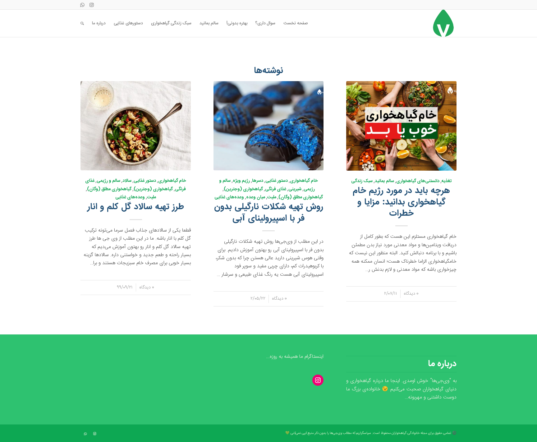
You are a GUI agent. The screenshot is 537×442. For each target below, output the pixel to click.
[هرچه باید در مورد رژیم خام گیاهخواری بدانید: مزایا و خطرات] (401, 125)
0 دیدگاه (411, 293)
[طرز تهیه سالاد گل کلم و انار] (135, 125)
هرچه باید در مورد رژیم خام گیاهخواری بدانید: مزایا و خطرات (401, 202)
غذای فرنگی (275, 189)
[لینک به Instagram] (91, 4)
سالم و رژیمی (108, 181)
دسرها (257, 181)
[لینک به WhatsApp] (82, 4)
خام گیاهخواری (304, 181)
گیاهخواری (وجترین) (243, 189)
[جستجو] (82, 23)
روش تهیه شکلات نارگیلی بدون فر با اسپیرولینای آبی (268, 212)
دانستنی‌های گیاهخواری (417, 181)
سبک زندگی (362, 181)
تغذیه (447, 181)
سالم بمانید (384, 181)
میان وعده (255, 197)
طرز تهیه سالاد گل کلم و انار (135, 207)
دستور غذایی (276, 181)
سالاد (126, 181)
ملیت (271, 197)
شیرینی (294, 189)
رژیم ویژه (241, 181)
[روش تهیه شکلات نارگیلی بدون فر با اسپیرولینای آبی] (268, 125)
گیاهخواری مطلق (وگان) (300, 197)
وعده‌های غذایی (229, 197)
